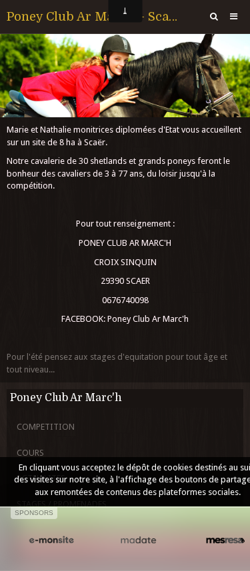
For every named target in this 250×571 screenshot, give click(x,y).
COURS (30, 453)
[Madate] (138, 540)
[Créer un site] (51, 540)
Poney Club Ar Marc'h (66, 398)
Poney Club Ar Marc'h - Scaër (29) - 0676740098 (94, 16)
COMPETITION (46, 427)
